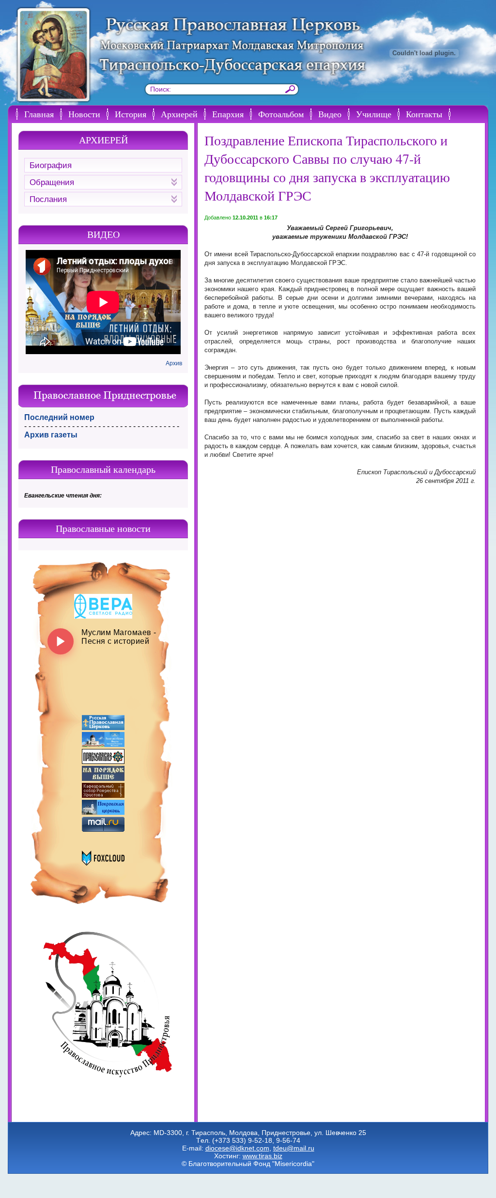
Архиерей (179, 114)
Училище (373, 114)
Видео (329, 114)
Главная (39, 114)
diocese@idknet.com (237, 1148)
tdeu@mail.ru (293, 1148)
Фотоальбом (281, 114)
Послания (48, 199)
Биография (51, 165)
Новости (84, 114)
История (130, 114)
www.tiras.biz (262, 1156)
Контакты (424, 114)
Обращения (52, 182)
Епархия (228, 114)
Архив (174, 363)
